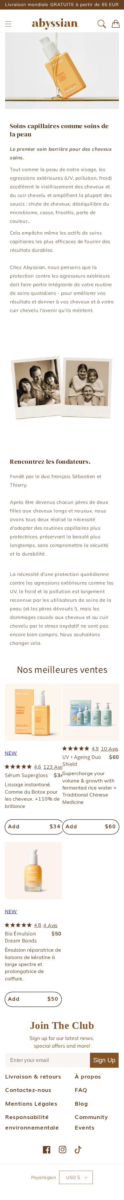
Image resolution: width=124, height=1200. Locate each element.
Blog (81, 1103)
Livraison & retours (33, 1076)
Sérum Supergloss (26, 775)
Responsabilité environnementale (32, 1121)
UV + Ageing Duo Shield (81, 760)
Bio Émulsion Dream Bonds (21, 937)
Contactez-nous (28, 1089)
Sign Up (104, 1060)
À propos (88, 1076)
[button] (8, 23)
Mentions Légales (31, 1103)
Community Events (91, 1121)
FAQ (81, 1089)
